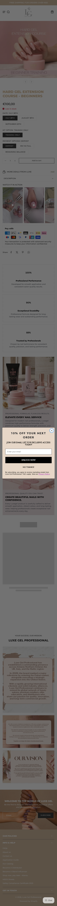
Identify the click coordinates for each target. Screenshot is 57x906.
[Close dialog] (52, 430)
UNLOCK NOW (28, 460)
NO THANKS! (28, 467)
